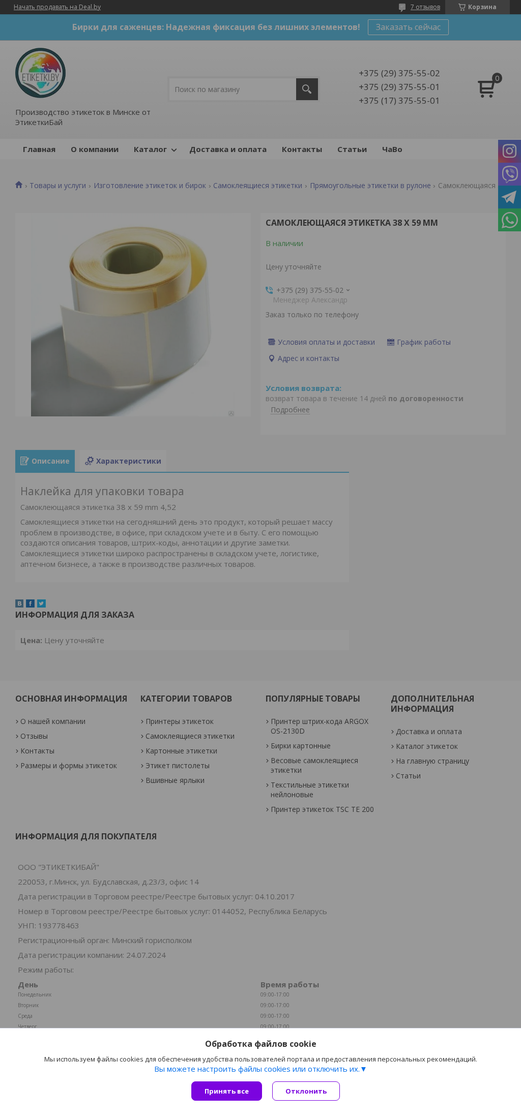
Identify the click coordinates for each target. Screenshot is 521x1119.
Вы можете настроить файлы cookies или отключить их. (257, 1068)
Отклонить (306, 1091)
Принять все (227, 1091)
